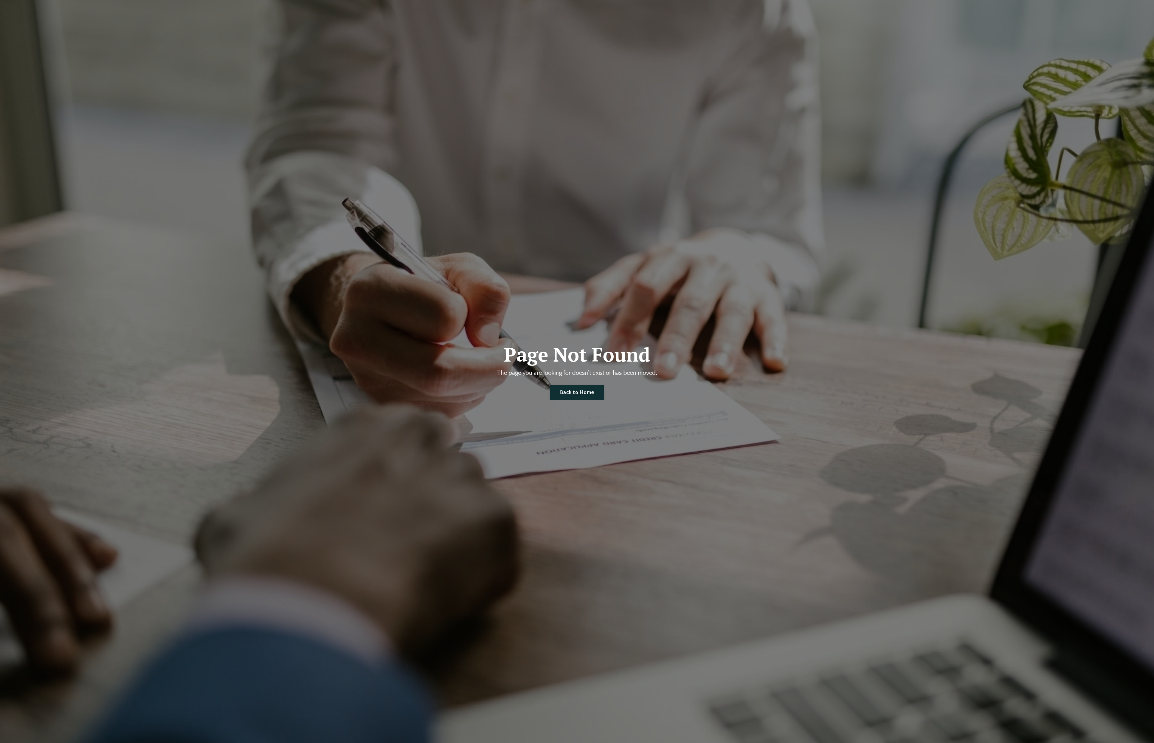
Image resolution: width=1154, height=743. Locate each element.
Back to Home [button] (577, 393)
